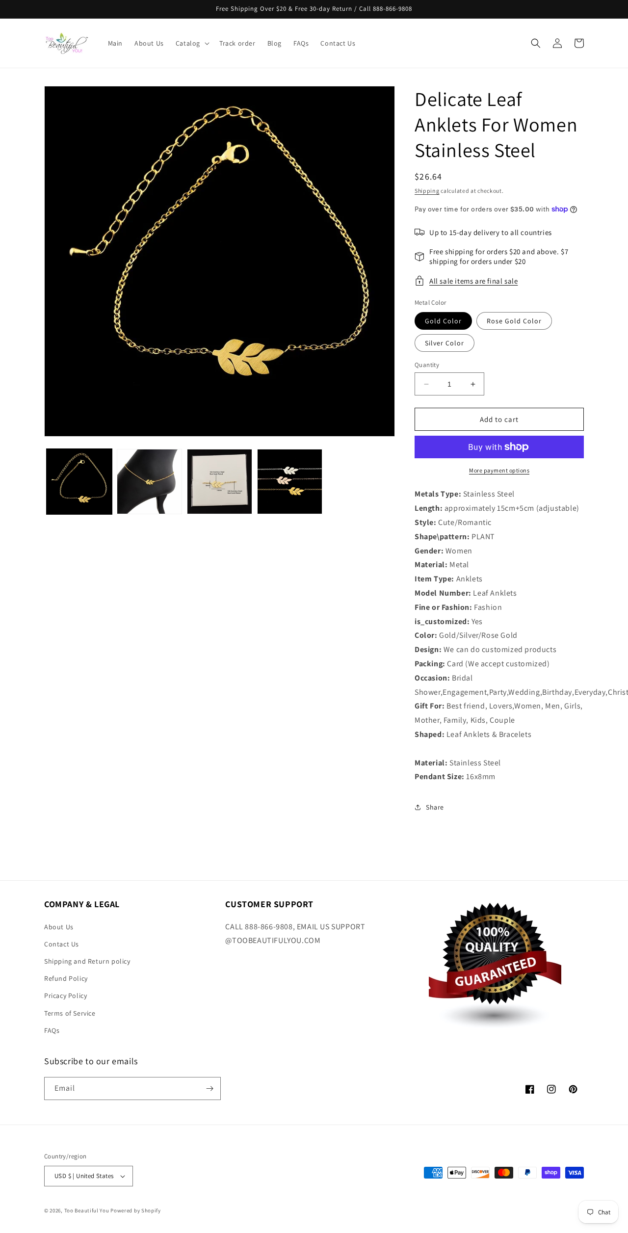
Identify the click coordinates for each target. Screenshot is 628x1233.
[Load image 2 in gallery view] (149, 481)
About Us (59, 926)
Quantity (427, 365)
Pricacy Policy (65, 995)
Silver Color (444, 343)
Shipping (427, 190)
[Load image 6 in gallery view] (289, 481)
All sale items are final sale (473, 281)
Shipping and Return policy (87, 961)
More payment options (499, 470)
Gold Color (443, 320)
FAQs (51, 1030)
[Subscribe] (209, 1088)
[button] (191, 43)
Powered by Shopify (135, 1210)
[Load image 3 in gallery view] (219, 481)
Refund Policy (66, 978)
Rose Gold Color (514, 320)
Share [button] (435, 807)
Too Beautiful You (86, 1210)
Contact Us (61, 944)
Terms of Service (70, 1013)
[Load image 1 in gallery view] (79, 481)
